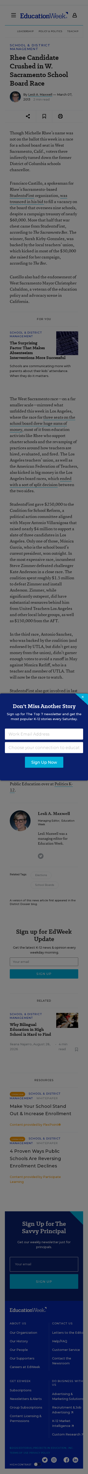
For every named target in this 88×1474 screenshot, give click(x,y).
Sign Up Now (44, 762)
